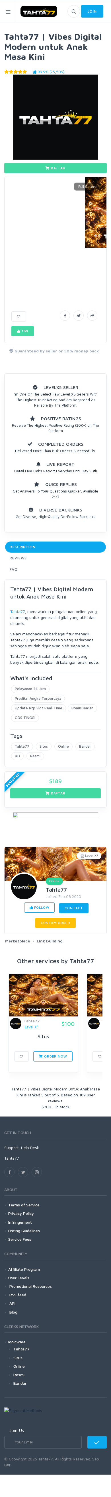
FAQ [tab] (14, 569)
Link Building (50, 940)
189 (24, 331)
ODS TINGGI (25, 717)
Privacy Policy (21, 1213)
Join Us (16, 1430)
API (11, 1303)
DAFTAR (57, 168)
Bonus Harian (82, 708)
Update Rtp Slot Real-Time (38, 708)
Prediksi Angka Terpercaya (38, 698)
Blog (12, 1312)
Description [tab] (23, 547)
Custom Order (55, 923)
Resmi (35, 756)
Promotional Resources (30, 1286)
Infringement (20, 1222)
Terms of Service (24, 1204)
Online (63, 746)
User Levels (18, 1277)
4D (17, 756)
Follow (41, 907)
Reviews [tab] (18, 558)
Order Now (55, 1056)
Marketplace (17, 940)
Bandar (85, 746)
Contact (74, 908)
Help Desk (30, 1147)
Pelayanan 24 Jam (30, 688)
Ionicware (17, 1341)
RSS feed (17, 1294)
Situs (44, 746)
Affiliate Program (24, 1269)
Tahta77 (17, 611)
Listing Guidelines (24, 1230)
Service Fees (19, 1239)
